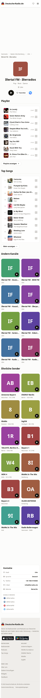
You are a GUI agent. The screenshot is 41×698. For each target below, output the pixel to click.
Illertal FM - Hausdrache (10, 306)
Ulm (28, 54)
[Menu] (38, 4)
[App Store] (8, 638)
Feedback (4, 677)
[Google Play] (22, 638)
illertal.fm (34, 589)
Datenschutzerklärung (7, 687)
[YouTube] (36, 110)
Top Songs (4, 653)
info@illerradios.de (31, 585)
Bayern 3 (5, 501)
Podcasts (4, 650)
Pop (14, 83)
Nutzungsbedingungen (22, 687)
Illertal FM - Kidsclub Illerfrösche (30, 333)
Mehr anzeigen (9, 246)
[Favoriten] (33, 4)
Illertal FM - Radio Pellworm (10, 359)
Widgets (4, 674)
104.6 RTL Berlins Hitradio (10, 448)
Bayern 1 (25, 448)
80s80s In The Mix (29, 474)
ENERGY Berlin (27, 395)
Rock (19, 83)
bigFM (24, 421)
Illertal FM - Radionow (30, 359)
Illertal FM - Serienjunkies (10, 333)
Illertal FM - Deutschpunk (10, 280)
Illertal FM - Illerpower (30, 306)
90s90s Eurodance (27, 650)
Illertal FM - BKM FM (30, 280)
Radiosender (5, 646)
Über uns (4, 667)
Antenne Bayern (8, 395)
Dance (25, 83)
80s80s (4, 421)
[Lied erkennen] (30, 93)
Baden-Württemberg (17, 54)
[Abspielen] (11, 93)
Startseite (4, 54)
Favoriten (22, 93)
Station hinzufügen (7, 670)
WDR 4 (4, 474)
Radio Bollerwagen (29, 527)
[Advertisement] (20, 30)
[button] (10, 268)
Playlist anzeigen (10, 163)
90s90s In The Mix (9, 527)
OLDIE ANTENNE (28, 501)
